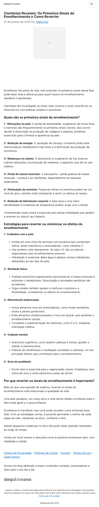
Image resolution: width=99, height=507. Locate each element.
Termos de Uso (82, 452)
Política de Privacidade (18, 452)
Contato (65, 452)
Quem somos (12, 456)
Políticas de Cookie (46, 452)
